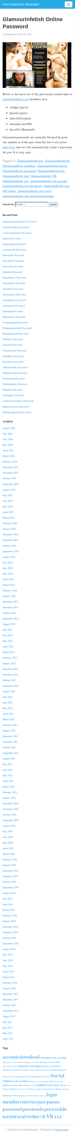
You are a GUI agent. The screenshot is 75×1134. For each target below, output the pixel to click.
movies (29, 1101)
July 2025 (7, 495)
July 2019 (7, 898)
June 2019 (8, 904)
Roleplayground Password (15, 333)
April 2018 (8, 971)
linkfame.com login (48, 1085)
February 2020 (10, 859)
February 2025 (10, 523)
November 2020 (10, 809)
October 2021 (9, 747)
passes (53, 1101)
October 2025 (9, 478)
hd (61, 1075)
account (11, 1056)
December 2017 (10, 994)
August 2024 (9, 557)
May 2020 (8, 842)
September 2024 (11, 551)
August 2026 (9, 428)
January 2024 (9, 596)
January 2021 (9, 797)
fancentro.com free (31, 1062)
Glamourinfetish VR (43, 176)
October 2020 (9, 814)
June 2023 (8, 635)
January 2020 (9, 865)
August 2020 (9, 825)
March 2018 (9, 977)
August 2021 (9, 758)
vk (43, 1116)
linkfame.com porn (61, 1089)
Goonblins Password (13, 289)
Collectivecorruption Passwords (18, 400)
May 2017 (8, 1033)
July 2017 (7, 1022)
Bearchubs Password (13, 361)
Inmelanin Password (13, 311)
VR (49, 1116)
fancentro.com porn (58, 1070)
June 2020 (8, 837)
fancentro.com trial (10, 1076)
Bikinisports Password (14, 316)
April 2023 (8, 646)
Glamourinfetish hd (57, 161)
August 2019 (9, 893)
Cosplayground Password (15, 322)
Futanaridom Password (14, 283)
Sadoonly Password (12, 272)
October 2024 (9, 545)
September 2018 (11, 943)
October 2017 (9, 1005)
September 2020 (11, 820)
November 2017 (10, 999)
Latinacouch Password (14, 305)
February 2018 (10, 982)
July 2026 (7, 433)
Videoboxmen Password (14, 350)
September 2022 (11, 685)
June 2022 (8, 702)
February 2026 (10, 461)
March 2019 (9, 910)
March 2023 (9, 652)
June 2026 (8, 439)
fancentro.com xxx (42, 1076)
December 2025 (10, 467)
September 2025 (11, 484)
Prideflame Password (13, 356)
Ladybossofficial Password (16, 227)
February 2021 (10, 792)
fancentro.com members (51, 1066)
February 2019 (10, 915)
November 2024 (10, 540)
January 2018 (9, 988)
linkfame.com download (38, 1081)
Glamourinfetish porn (50, 171)
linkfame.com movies (19, 1089)
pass (42, 1101)
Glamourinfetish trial (16, 176)
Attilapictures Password (14, 300)
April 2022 (8, 713)
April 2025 (8, 512)
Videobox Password (12, 344)
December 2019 (10, 870)
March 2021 (9, 786)
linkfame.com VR (25, 1095)
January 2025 (9, 528)
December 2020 (10, 803)
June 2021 (8, 769)
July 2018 (7, 954)
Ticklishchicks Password (15, 384)
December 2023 (10, 601)
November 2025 (10, 472)
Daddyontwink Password (15, 373)
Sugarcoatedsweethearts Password (19, 221)
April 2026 (8, 450)
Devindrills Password (13, 260)
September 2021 (11, 753)
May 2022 (8, 708)
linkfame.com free (56, 1081)
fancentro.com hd (10, 1066)
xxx (58, 1116)
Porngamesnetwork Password (17, 328)
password (12, 1108)
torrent (10, 1116)
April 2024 (8, 579)
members (12, 1101)
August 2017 (9, 1016)
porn (49, 1108)
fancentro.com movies (12, 1070)
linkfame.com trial (10, 1095)
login (51, 1094)
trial (21, 1116)
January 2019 (9, 921)
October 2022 (9, 680)
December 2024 (10, 534)
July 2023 (7, 629)
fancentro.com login (29, 1066)
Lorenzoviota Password (14, 249)
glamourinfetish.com (16, 99)
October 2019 (9, 881)
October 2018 (9, 938)
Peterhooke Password (13, 255)
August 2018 (9, 949)
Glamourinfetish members (19, 166)
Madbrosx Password (13, 339)
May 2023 (8, 641)
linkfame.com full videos (13, 1085)
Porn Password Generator (21, 4)
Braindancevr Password (14, 277)
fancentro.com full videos (50, 1062)
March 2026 (9, 456)
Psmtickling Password (14, 378)
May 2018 (8, 966)
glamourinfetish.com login (34, 191)
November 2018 (10, 932)
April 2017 (8, 1038)
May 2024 (8, 573)
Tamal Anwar (61, 1129)
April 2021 (8, 781)
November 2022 (10, 674)
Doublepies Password (13, 395)
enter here (9, 147)
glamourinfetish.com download (22, 186)
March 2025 (9, 517)
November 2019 (10, 876)
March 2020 (9, 854)
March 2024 (9, 584)
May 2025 (8, 506)
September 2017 (11, 1010)
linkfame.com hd (30, 1085)
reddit (61, 1108)
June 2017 (8, 1027)
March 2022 (9, 719)
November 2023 (10, 607)
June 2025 (8, 500)
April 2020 (8, 848)
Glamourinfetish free (30, 161)
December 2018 (10, 926)
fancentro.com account (53, 1057)
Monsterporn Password (14, 294)
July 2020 (7, 831)
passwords (33, 1108)
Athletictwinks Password (15, 367)
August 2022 (9, 691)
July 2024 (7, 562)
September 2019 (11, 887)
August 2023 (9, 624)
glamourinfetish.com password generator (28, 196)
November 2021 (10, 741)
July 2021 (7, 764)
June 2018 (8, 960)
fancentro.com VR (26, 1076)
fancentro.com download (13, 1062)
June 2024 (8, 568)
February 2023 (10, 657)
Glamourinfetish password (19, 171)
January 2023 (9, 663)
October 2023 (9, 613)
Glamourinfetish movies (52, 166)
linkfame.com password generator (41, 1089)
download (29, 1056)
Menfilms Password (12, 389)
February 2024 (10, 590)
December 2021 (10, 736)
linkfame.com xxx (39, 1095)
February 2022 (10, 725)
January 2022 (9, 730)
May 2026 (8, 444)
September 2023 (11, 618)
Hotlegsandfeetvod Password (17, 412)
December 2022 (10, 669)
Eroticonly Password (13, 266)
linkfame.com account (15, 1081)
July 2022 (7, 697)
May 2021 (8, 775)
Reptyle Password (11, 238)
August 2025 (9, 489)
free (54, 1075)
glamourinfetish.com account (48, 181)
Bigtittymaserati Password (16, 406)
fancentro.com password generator (35, 1070)
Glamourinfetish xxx (16, 181)
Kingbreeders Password (14, 244)
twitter (33, 1116)
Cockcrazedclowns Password (17, 232)
